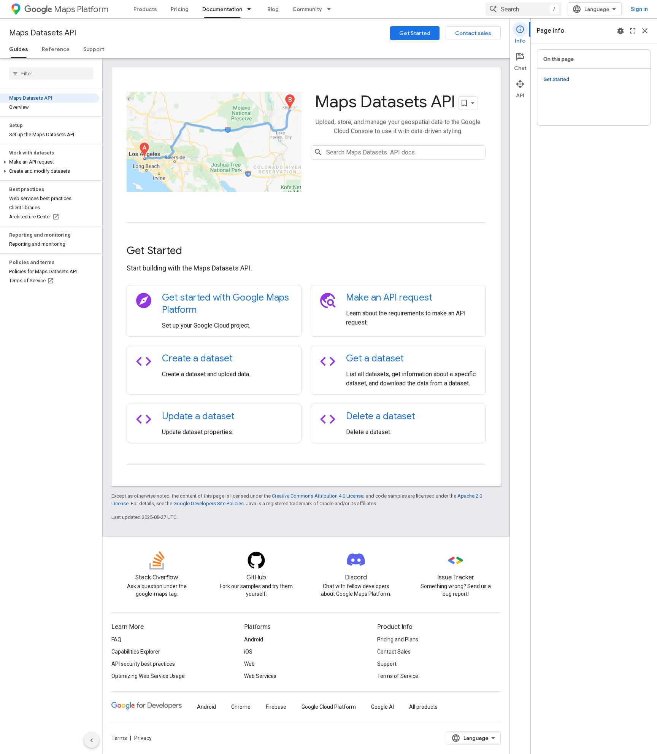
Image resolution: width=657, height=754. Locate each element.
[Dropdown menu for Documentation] (251, 9)
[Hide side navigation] (91, 740)
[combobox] (524, 9)
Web (249, 664)
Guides (18, 49)
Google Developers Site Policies (208, 503)
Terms (119, 738)
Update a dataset (198, 416)
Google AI (382, 707)
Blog (273, 9)
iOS (248, 652)
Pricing (180, 9)
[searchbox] (51, 73)
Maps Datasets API (42, 33)
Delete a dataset (380, 416)
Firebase (276, 707)
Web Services (260, 676)
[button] (49, 162)
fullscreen (632, 30)
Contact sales (473, 33)
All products (423, 707)
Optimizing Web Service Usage (148, 676)
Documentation (222, 9)
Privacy (143, 738)
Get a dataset (375, 358)
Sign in (639, 9)
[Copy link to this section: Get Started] (192, 251)
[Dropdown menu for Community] (331, 9)
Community (307, 9)
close (644, 30)
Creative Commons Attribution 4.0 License (317, 496)
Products (145, 9)
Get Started (414, 33)
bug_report (620, 30)
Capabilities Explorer (135, 652)
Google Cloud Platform (329, 707)
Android (253, 639)
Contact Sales (394, 652)
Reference (56, 49)
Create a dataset (197, 358)
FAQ (116, 639)
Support (93, 49)
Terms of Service (397, 676)
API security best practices (143, 664)
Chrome (241, 707)
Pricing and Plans (397, 639)
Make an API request (389, 297)
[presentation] (306, 251)
